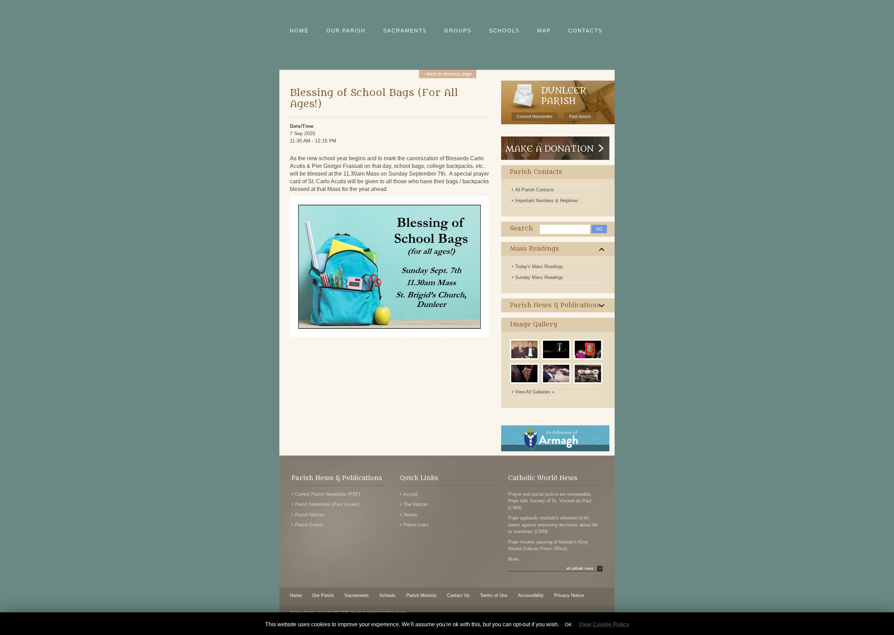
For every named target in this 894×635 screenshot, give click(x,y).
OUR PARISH (346, 31)
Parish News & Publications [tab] (555, 305)
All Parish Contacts (534, 189)
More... (515, 559)
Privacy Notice (569, 595)
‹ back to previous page (447, 73)
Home (296, 595)
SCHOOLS (504, 31)
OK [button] (568, 624)
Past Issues (580, 116)
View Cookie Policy (604, 624)
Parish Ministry (421, 595)
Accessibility (531, 595)
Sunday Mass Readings (539, 277)
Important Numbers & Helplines (546, 200)
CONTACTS (585, 31)
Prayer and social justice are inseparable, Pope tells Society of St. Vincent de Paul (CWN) (550, 501)
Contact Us (458, 595)
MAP (544, 31)
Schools (387, 595)
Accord (410, 494)
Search (521, 228)
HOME (299, 31)
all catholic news (583, 568)
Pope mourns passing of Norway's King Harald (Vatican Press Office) (547, 545)
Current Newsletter (534, 116)
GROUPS (457, 31)
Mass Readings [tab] (534, 248)
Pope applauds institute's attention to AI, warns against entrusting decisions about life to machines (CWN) (553, 524)
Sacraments (356, 595)
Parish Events (309, 524)
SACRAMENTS (405, 31)
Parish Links (415, 524)
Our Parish (323, 595)
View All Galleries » (534, 391)
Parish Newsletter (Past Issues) (327, 504)
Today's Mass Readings (539, 266)
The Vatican (415, 504)
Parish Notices (310, 514)
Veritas (410, 514)
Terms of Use (493, 595)
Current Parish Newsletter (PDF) (327, 494)
